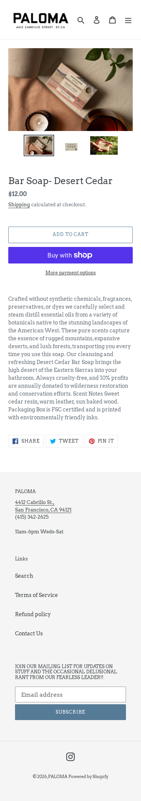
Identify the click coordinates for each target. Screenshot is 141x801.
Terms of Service (36, 595)
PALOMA (57, 776)
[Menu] (128, 19)
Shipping (19, 204)
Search (24, 576)
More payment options (70, 273)
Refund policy (33, 614)
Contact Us (29, 633)
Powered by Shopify (88, 776)
